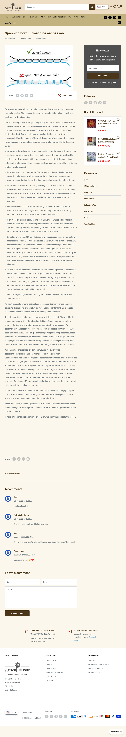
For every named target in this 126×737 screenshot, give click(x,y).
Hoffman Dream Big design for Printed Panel (108, 155)
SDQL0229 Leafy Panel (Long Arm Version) (107, 140)
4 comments (68, 95)
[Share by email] (31, 95)
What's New (46, 17)
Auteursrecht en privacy (98, 664)
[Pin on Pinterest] (22, 95)
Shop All (50, 664)
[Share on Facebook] (17, 95)
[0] (119, 6)
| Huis (7, 17)
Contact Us (51, 676)
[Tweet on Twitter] (26, 95)
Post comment (17, 613)
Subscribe (102, 75)
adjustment (10, 38)
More (82, 17)
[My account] (111, 7)
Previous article (13, 473)
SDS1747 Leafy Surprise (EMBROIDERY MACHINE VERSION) (108, 124)
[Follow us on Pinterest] (119, 17)
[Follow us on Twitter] (110, 17)
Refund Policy (94, 672)
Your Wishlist (10, 23)
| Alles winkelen (18, 17)
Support (91, 660)
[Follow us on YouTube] (119, 22)
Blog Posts (51, 668)
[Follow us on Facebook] (105, 17)
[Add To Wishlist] (118, 119)
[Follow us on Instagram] (114, 17)
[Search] (92, 7)
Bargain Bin (73, 17)
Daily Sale (34, 17)
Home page (51, 660)
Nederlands (27, 712)
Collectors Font (59, 17)
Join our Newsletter (55, 672)
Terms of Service (95, 668)
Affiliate (50, 680)
